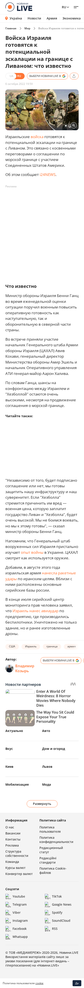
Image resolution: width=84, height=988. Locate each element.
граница (52, 646)
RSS (55, 928)
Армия (52, 18)
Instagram (20, 920)
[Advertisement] (42, 232)
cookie (39, 983)
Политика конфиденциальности (56, 839)
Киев (9, 766)
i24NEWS (48, 174)
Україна (16, 18)
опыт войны (32, 552)
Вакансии (12, 833)
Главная (10, 28)
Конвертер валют (19, 874)
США (12, 646)
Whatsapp (20, 937)
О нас (9, 827)
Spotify (57, 912)
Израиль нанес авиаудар (35, 610)
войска (37, 136)
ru (64, 7)
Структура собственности (16, 853)
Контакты (12, 839)
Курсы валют (15, 868)
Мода (46, 784)
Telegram (20, 904)
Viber (17, 912)
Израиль (31, 646)
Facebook (20, 928)
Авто (46, 731)
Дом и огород (53, 748)
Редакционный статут (51, 850)
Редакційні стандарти (47, 860)
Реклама (12, 845)
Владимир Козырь (24, 668)
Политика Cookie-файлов (53, 870)
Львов (47, 766)
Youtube (19, 896)
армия (71, 646)
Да (77, 983)
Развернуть (42, 804)
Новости (34, 18)
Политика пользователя (50, 829)
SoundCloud (61, 920)
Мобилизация (17, 784)
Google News (61, 904)
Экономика (71, 18)
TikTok (57, 896)
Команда (12, 862)
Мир (27, 28)
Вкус (9, 748)
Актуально (14, 731)
